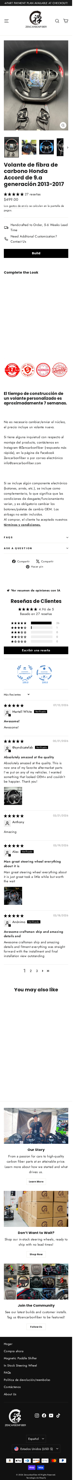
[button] (14, 194)
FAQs (8, 537)
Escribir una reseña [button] (36, 650)
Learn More (36, 1181)
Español (33, 1439)
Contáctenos (12, 1387)
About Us (10, 1394)
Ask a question (18, 548)
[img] (14, 705)
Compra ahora (13, 1351)
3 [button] (37, 971)
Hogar (8, 1344)
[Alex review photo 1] (13, 896)
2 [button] (31, 971)
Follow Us (36, 1326)
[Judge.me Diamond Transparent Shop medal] (44, 673)
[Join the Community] (36, 1282)
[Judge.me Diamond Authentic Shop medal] (24, 673)
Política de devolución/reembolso (27, 1380)
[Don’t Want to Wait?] (36, 1209)
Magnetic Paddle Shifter (20, 1358)
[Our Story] (36, 1126)
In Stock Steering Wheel (20, 1365)
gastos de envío (18, 206)
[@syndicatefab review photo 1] (13, 796)
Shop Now (36, 1254)
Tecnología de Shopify (36, 1477)
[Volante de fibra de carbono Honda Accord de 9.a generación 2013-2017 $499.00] (14, 311)
